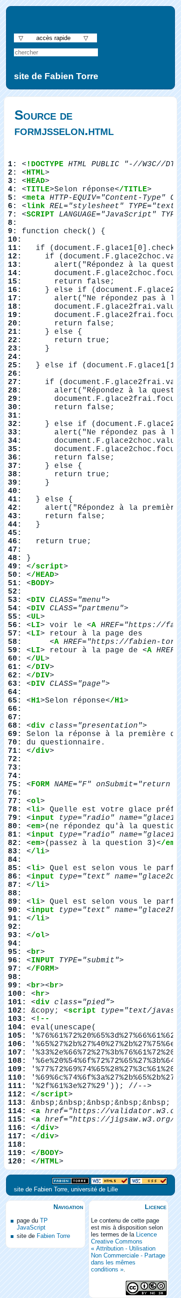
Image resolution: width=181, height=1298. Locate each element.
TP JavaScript (32, 1224)
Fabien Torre (53, 1235)
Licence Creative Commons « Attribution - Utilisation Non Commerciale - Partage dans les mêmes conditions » (128, 1252)
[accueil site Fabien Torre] (70, 1181)
